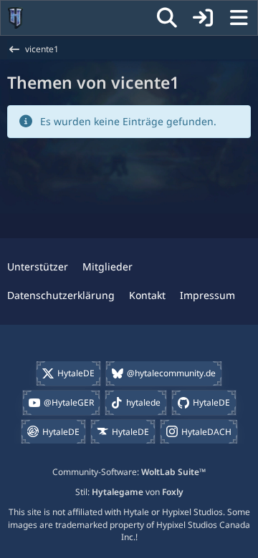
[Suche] (167, 18)
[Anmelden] (202, 18)
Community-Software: (129, 472)
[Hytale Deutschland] (15, 18)
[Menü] (238, 18)
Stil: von (129, 492)
